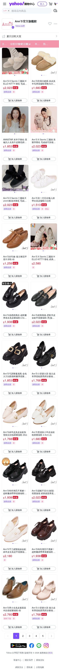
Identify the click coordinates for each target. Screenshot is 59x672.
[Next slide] (26, 61)
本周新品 (38, 44)
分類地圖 (40, 667)
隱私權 (30, 667)
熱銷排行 (46, 44)
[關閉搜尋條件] (8, 10)
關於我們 (29, 659)
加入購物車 (16, 100)
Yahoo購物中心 (22, 4)
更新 (50, 652)
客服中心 (17, 659)
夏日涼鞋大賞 (14, 36)
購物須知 (40, 659)
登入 (42, 3)
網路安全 (19, 667)
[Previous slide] (4, 61)
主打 (4, 44)
